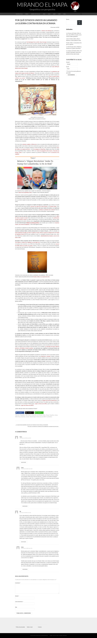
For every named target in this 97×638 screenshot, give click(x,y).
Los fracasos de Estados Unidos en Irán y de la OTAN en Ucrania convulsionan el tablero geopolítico (74, 35)
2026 (64, 13)
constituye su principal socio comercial (47, 209)
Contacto (40, 627)
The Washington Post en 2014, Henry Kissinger (36, 42)
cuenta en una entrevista (46, 30)
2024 (54, 13)
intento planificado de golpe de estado (23, 232)
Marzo (29, 415)
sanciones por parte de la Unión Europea (38, 206)
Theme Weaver (63, 635)
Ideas (26, 13)
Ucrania (27, 416)
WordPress (45, 635)
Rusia (19, 416)
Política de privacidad (20, 627)
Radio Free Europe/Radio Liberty (25, 192)
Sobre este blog (35, 13)
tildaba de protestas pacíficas (32, 222)
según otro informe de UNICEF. (27, 405)
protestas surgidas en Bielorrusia (29, 144)
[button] (19, 412)
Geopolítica (19, 13)
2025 (59, 13)
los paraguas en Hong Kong (39, 149)
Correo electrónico (19, 601)
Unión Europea (33, 416)
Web (16, 607)
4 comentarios (49, 416)
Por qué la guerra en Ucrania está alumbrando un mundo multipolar (43, 426)
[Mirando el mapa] (48, 6)
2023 (49, 13)
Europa (47, 415)
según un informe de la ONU (41, 403)
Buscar (67, 19)
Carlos (22, 467)
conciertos (48, 356)
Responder (23, 462)
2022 (44, 13)
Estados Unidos (53, 206)
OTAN (16, 416)
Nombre (17, 596)
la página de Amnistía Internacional (49, 400)
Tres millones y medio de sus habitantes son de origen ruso (27, 242)
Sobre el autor (30, 627)
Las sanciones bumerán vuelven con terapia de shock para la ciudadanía (31, 424)
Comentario (17, 582)
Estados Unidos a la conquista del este (41, 276)
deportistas (43, 356)
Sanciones (23, 416)
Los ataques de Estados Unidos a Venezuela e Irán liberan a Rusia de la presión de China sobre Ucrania (74, 52)
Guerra (56, 415)
